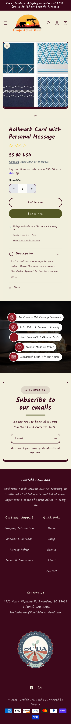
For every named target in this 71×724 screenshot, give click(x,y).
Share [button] (16, 287)
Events (51, 549)
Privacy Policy (19, 549)
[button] (6, 23)
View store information (26, 240)
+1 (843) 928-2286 (35, 607)
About (52, 560)
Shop (51, 539)
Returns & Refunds (19, 539)
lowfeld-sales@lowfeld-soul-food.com (35, 612)
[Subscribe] (55, 438)
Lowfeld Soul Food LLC (34, 700)
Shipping (14, 162)
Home (51, 528)
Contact (51, 571)
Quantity (15, 180)
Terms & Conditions (19, 560)
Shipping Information (19, 528)
